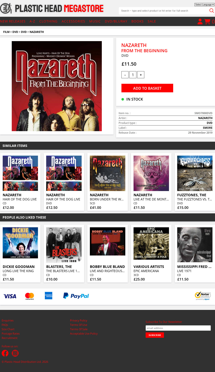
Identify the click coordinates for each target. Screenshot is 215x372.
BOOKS (137, 21)
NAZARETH (37, 32)
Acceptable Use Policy (84, 333)
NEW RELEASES (13, 21)
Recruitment (9, 338)
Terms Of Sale (79, 329)
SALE (152, 21)
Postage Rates (11, 333)
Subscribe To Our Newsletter (164, 322)
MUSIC (95, 21)
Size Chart (8, 329)
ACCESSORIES (73, 21)
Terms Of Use (78, 325)
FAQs (5, 325)
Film (6, 32)
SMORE (207, 128)
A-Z (32, 21)
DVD (15, 32)
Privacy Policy (78, 320)
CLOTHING (48, 21)
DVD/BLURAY (116, 21)
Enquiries (8, 320)
